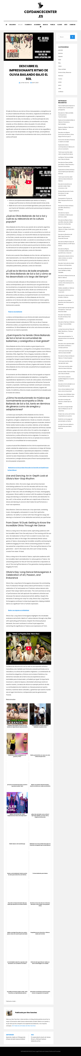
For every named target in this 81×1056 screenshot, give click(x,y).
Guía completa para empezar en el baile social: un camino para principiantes (66, 107)
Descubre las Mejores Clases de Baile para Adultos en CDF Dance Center (66, 243)
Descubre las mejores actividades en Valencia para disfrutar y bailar (65, 215)
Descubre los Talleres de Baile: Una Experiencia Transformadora (65, 115)
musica (60, 79)
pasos (59, 85)
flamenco (60, 75)
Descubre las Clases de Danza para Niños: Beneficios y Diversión (65, 207)
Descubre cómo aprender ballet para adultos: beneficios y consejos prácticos (66, 345)
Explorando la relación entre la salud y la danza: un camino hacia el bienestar (66, 258)
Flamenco (28, 24)
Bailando (12, 24)
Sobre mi (72, 24)
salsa (59, 88)
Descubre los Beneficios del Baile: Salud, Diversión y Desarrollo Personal (65, 236)
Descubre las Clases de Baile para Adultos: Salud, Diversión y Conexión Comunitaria (66, 164)
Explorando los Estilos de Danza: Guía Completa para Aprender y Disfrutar (66, 171)
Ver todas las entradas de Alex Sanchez (24, 1026)
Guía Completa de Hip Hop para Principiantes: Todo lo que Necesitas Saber (66, 309)
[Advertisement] (28, 98)
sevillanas (60, 91)
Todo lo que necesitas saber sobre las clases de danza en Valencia (65, 179)
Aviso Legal (35, 1051)
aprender (60, 50)
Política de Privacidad (54, 1051)
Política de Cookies (44, 1051)
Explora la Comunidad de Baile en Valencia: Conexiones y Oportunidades (66, 122)
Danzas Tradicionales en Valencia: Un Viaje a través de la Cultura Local (66, 229)
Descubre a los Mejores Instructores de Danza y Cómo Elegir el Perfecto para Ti (66, 134)
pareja (59, 82)
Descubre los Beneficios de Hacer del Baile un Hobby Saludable (65, 270)
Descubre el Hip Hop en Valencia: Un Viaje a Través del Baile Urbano (66, 324)
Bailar (20, 24)
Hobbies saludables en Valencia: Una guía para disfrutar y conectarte (66, 290)
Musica (45, 24)
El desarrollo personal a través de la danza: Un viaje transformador (65, 193)
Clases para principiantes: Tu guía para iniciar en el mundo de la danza (66, 338)
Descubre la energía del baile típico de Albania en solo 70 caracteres (65, 408)
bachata (60, 53)
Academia (37, 24)
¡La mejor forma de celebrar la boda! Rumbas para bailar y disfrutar (65, 426)
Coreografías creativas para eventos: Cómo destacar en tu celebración (66, 283)
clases (60, 66)
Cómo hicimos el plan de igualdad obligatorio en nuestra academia (66, 378)
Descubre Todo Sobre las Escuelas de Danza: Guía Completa (64, 316)
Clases (59, 24)
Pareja (52, 24)
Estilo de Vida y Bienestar (64, 72)
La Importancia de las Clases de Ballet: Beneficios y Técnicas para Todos (66, 331)
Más (65, 24)
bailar (14, 1001)
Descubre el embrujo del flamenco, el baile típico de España (65, 401)
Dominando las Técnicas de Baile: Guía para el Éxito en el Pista (65, 200)
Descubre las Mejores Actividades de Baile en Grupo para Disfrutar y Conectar (65, 251)
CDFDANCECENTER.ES (40, 14)
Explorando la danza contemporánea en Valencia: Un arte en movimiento (66, 147)
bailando (60, 56)
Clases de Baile (62, 69)
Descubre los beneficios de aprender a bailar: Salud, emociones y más (65, 186)
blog (59, 63)
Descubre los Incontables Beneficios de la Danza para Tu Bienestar (66, 302)
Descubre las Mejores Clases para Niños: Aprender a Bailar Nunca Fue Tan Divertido (65, 222)
